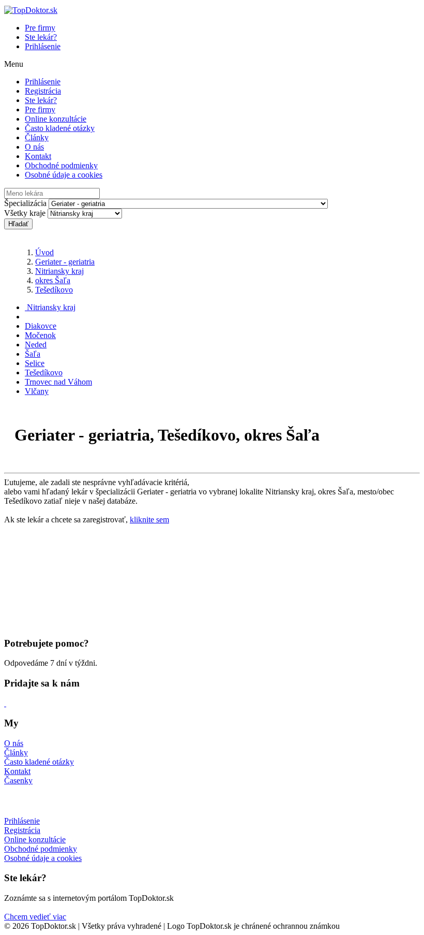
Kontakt (38, 156)
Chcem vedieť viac (35, 916)
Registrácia (43, 90)
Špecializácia (25, 203)
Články (37, 137)
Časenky (18, 780)
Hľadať (18, 224)
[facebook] (5, 703)
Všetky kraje (25, 213)
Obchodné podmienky (61, 165)
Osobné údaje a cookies (63, 174)
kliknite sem (149, 519)
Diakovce (40, 326)
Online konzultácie (55, 118)
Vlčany (37, 391)
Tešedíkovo (54, 289)
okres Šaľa (52, 280)
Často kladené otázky (60, 128)
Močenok (40, 335)
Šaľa (32, 353)
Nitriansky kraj (59, 271)
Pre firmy (40, 27)
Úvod (44, 252)
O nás (34, 146)
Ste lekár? (41, 37)
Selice (34, 363)
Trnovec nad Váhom (58, 381)
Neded (36, 344)
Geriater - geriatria (65, 261)
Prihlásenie (42, 46)
